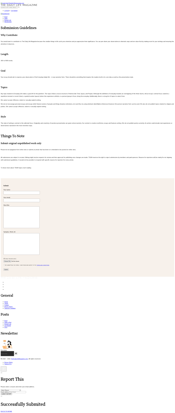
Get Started (14, 10)
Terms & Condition (9, 308)
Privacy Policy (8, 306)
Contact (6, 305)
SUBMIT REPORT (6, 394)
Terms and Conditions (43, 265)
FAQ (5, 327)
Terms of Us (7, 364)
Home (6, 302)
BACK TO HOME (6, 411)
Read (5, 17)
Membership (8, 22)
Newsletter (4, 350)
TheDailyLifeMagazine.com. (19, 359)
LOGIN (6, 10)
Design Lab (7, 20)
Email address (5, 392)
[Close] (1, 396)
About (6, 303)
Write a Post (7, 322)
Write (5, 18)
